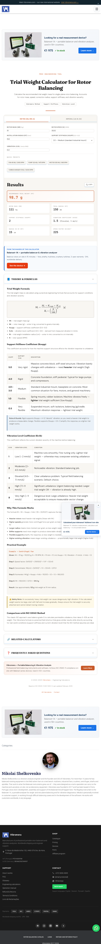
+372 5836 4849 (61, 873)
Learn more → (87, 50)
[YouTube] (57, 926)
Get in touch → (59, 886)
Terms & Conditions (9, 896)
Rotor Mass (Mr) (15, 127)
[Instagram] (44, 926)
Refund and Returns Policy (66, 937)
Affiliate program (58, 854)
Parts (54, 850)
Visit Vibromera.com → (70, 2)
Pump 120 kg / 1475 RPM (36, 163)
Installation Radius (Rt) (19, 135)
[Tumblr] (63, 926)
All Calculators (46, 692)
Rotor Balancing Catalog (34, 937)
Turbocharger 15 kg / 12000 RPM (21, 170)
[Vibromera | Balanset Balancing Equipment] (5, 9)
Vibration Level (17, 146)
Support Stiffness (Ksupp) (66, 135)
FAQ (4, 877)
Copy (90, 185)
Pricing (55, 842)
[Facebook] (37, 926)
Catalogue (56, 839)
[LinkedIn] (50, 926)
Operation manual (9, 888)
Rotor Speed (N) (60, 127)
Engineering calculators (11, 884)
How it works (7, 873)
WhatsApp (59, 881)
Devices (55, 846)
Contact (56, 692)
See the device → (17, 265)
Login (50, 937)
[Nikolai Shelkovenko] (50, 760)
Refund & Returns (9, 892)
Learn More (87, 668)
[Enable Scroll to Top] (96, 939)
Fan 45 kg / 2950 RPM (16, 163)
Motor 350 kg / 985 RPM (58, 163)
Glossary (5, 881)
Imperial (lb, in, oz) (74, 119)
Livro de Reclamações (10, 899)
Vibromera (46, 680)
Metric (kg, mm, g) (27, 119)
